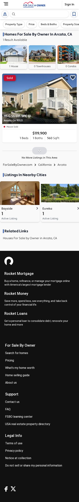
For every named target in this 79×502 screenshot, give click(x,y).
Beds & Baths (49, 24)
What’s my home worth (20, 368)
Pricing (9, 360)
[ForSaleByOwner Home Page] (34, 4)
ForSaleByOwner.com (17, 165)
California (45, 165)
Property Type (13, 24)
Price (32, 24)
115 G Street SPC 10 (17, 118)
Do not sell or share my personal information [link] (33, 465)
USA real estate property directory (27, 424)
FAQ (7, 409)
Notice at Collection (18, 458)
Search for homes (16, 353)
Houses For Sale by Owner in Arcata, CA (30, 238)
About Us (11, 382)
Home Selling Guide (17, 375)
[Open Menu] (6, 3)
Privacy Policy (14, 450)
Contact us (12, 402)
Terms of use (13, 443)
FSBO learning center (19, 416)
